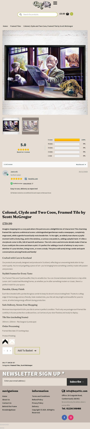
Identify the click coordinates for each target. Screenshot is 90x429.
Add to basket (25, 350)
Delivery (35, 406)
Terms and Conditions (41, 396)
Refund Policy (37, 399)
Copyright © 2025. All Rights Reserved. (43, 411)
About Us (6, 399)
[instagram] (70, 417)
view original (27, 184)
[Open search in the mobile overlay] (37, 14)
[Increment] (10, 350)
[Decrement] (4, 350)
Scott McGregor (26, 365)
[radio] (5, 342)
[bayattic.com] (26, 179)
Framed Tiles (15, 26)
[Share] (5, 424)
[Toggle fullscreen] (3, 424)
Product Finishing (8, 336)
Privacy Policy (37, 403)
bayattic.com (33, 179)
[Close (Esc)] (8, 424)
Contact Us (6, 403)
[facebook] (64, 417)
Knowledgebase (8, 410)
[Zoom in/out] (1, 424)
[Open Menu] (55, 3)
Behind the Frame (9, 406)
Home (5, 26)
